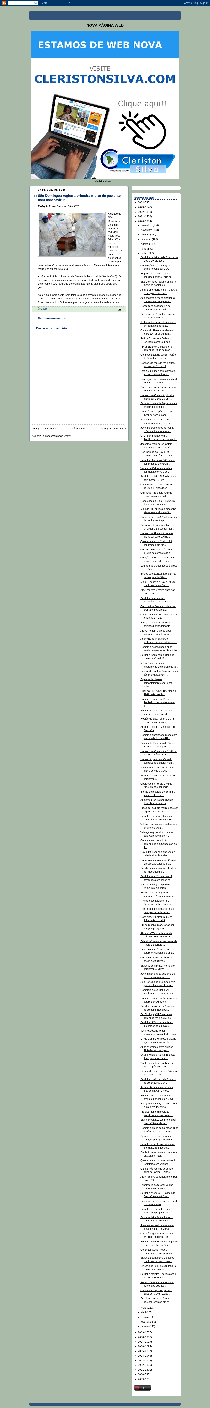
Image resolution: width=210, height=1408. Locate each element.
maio (144, 1307)
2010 (141, 1374)
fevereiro (146, 1322)
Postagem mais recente (45, 428)
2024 (141, 202)
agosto (145, 244)
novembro (147, 230)
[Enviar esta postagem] (119, 309)
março (144, 1317)
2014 (141, 1355)
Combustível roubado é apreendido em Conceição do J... (158, 844)
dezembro (147, 225)
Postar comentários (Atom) (56, 436)
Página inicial (79, 428)
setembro (146, 239)
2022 (141, 212)
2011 (141, 1369)
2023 (141, 207)
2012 (141, 1365)
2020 (141, 221)
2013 (141, 1360)
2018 (141, 1337)
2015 (141, 1351)
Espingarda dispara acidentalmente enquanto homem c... (156, 683)
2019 (141, 1332)
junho (144, 253)
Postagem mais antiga (113, 428)
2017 (141, 1341)
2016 (141, 1346)
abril (143, 1312)
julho (144, 248)
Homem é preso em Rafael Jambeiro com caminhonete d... (157, 703)
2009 (141, 1379)
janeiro (145, 1326)
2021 (141, 216)
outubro (145, 234)
